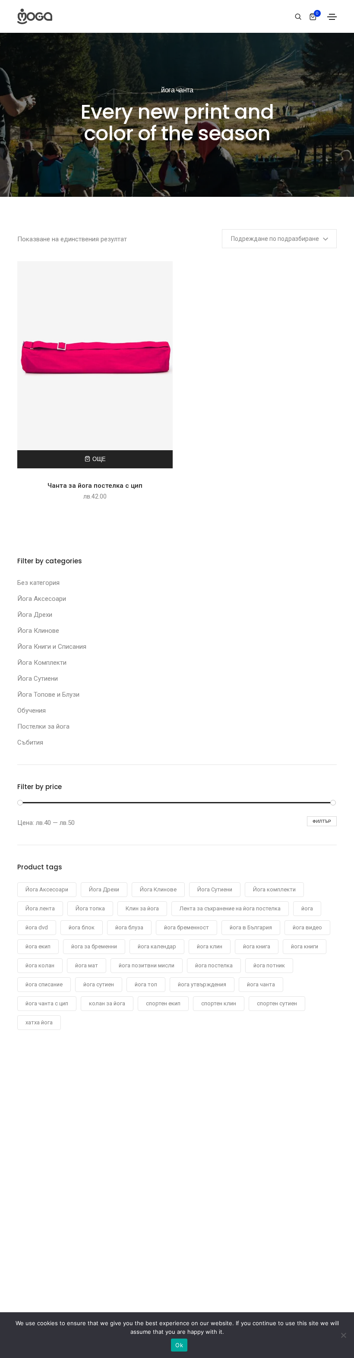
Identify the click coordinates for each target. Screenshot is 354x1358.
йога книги (304, 946)
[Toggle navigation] (332, 17)
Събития (30, 742)
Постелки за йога (43, 726)
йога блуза (129, 927)
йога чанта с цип (46, 1003)
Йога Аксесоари (41, 599)
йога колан (39, 965)
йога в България (251, 927)
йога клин (209, 946)
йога (307, 908)
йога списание (44, 984)
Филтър (322, 821)
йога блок (82, 927)
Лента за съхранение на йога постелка (230, 908)
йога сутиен (98, 984)
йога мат (86, 965)
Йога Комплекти (41, 662)
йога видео (307, 927)
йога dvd (36, 927)
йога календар (157, 946)
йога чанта (261, 984)
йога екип (38, 946)
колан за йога (107, 1003)
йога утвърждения (202, 984)
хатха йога (39, 1022)
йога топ (146, 984)
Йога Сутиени (37, 678)
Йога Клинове (38, 631)
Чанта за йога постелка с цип (94, 486)
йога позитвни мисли (146, 965)
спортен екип (163, 1003)
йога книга (256, 946)
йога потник (269, 965)
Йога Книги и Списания (51, 647)
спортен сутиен (277, 1003)
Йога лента (40, 908)
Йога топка (90, 908)
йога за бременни (94, 946)
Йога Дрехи (34, 615)
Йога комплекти (274, 889)
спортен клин (218, 1003)
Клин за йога (142, 908)
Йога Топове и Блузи (48, 694)
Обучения (31, 710)
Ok (179, 1345)
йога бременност (186, 927)
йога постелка (214, 965)
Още (99, 459)
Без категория (38, 583)
